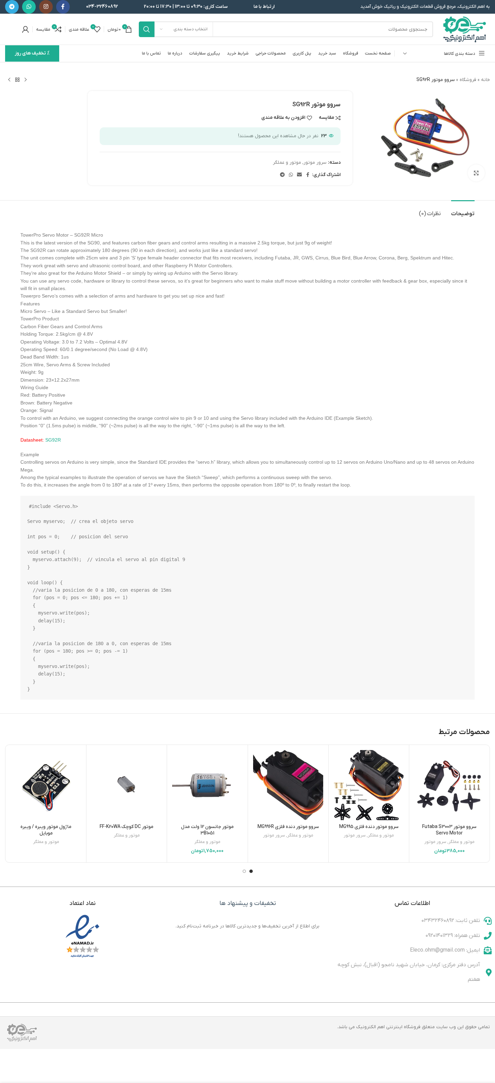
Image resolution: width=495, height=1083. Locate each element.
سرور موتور (315, 162)
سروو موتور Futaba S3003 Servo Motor (449, 830)
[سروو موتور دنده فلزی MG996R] (288, 785)
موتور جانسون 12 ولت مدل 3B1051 (207, 830)
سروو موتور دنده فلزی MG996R (288, 827)
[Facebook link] (63, 7)
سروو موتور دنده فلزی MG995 (368, 827)
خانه (485, 80)
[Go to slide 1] (251, 871)
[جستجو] (146, 29)
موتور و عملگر (287, 162)
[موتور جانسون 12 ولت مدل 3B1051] (207, 785)
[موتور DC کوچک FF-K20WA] (127, 785)
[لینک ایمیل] (299, 175)
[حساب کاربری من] (25, 29)
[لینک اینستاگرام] (46, 7)
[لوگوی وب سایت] (465, 29)
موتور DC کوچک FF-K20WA (126, 827)
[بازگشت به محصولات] (17, 80)
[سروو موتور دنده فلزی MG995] (369, 785)
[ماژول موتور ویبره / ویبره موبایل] (46, 785)
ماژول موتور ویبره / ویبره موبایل (45, 830)
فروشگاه (468, 80)
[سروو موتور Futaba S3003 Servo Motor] (449, 785)
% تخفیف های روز (32, 53)
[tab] (463, 210)
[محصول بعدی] (9, 80)
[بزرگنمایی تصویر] (476, 172)
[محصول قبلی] (25, 80)
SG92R (53, 440)
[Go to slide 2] (244, 871)
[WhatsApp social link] (29, 7)
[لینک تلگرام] (12, 7)
